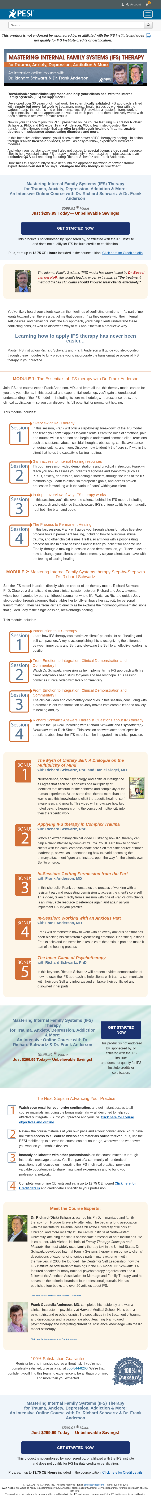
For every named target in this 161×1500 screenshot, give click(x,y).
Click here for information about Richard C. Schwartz (56, 1296)
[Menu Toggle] (148, 14)
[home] (21, 14)
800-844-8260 (77, 1368)
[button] (148, 35)
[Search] (148, 25)
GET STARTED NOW (75, 228)
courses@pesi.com (94, 1484)
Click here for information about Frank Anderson (54, 1339)
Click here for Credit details (122, 253)
